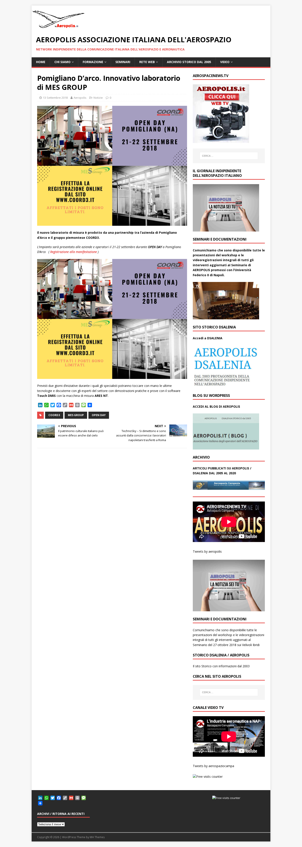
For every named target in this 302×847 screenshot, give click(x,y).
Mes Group (76, 415)
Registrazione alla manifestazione (73, 252)
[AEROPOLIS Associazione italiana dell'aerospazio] (58, 28)
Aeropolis (80, 98)
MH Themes (97, 837)
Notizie (98, 98)
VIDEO (224, 62)
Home (40, 62)
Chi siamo (62, 62)
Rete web (147, 62)
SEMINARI (122, 62)
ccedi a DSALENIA (208, 338)
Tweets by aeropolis (207, 551)
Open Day (99, 415)
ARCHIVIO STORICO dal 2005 (189, 62)
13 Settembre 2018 (55, 98)
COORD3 (54, 415)
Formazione (93, 62)
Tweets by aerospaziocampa (213, 766)
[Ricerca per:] (228, 156)
